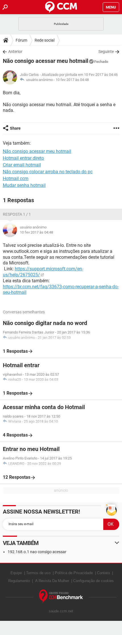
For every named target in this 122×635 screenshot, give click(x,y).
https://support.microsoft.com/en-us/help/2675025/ (43, 271)
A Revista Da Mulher (52, 581)
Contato (103, 573)
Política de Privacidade (74, 573)
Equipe (16, 573)
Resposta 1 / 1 (17, 214)
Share (15, 128)
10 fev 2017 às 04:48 (72, 80)
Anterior (15, 51)
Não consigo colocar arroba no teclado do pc (47, 171)
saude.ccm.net (61, 611)
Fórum (21, 40)
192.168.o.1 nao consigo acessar (37, 552)
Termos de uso (38, 573)
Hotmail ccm (15, 178)
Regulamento (19, 581)
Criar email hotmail (22, 165)
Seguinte (106, 51)
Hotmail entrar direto (23, 158)
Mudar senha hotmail (24, 185)
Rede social (44, 40)
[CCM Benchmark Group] (61, 596)
